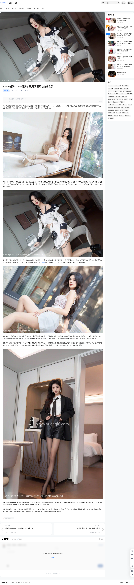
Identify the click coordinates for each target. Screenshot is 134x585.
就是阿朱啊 (129, 94)
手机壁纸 (118, 96)
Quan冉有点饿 (117, 85)
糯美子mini (117, 107)
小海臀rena (122, 94)
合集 (121, 91)
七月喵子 (116, 88)
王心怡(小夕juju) (112, 104)
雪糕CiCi (110, 115)
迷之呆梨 (118, 113)
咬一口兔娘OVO (127, 91)
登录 (123, 3)
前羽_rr (109, 91)
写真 (121, 88)
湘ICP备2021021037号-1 (23, 582)
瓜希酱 (130, 104)
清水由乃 (122, 102)
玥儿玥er (125, 104)
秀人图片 (6, 90)
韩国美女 (121, 115)
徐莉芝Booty (111, 96)
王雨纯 (42, 262)
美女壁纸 (127, 107)
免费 (15, 3)
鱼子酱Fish (110, 118)
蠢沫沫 (117, 110)
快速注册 (130, 3)
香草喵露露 (128, 115)
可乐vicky (115, 91)
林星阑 (126, 99)
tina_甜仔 (110, 88)
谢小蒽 (121, 110)
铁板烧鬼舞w (125, 113)
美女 (122, 107)
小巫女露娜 (115, 94)
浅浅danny (115, 102)
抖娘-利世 (124, 96)
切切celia (126, 88)
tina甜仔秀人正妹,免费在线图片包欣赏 (88, 528)
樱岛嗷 (109, 102)
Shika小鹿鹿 (125, 85)
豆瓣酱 (126, 110)
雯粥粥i (116, 115)
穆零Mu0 (110, 107)
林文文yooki (120, 99)
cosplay (110, 85)
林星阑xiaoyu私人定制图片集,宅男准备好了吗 (19, 528)
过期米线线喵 (111, 113)
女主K (109, 94)
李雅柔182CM (111, 99)
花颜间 (12, 582)
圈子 (10, 3)
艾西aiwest (111, 110)
